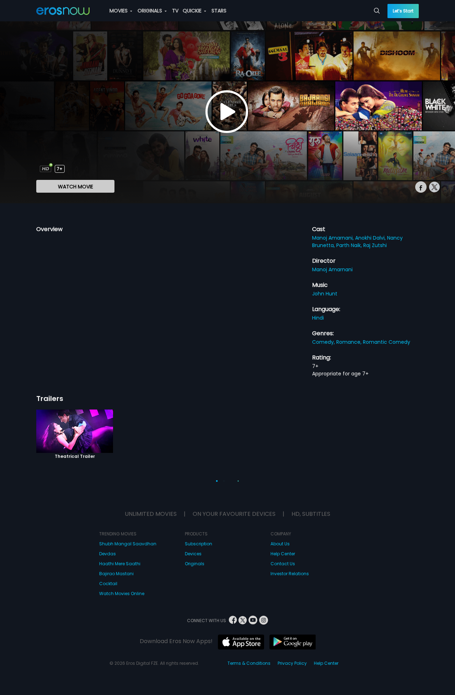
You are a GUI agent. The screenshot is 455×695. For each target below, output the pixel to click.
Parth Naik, (349, 245)
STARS (219, 10)
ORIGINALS (151, 10)
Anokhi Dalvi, (371, 237)
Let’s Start (403, 11)
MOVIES (119, 10)
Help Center (283, 554)
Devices (193, 554)
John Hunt (324, 293)
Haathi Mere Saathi (119, 564)
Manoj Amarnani (332, 269)
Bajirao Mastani (116, 574)
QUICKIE (193, 10)
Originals (194, 564)
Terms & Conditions (249, 663)
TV (175, 10)
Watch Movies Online (121, 593)
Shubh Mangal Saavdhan (127, 544)
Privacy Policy (292, 663)
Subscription (198, 544)
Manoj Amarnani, (333, 237)
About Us (280, 544)
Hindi (318, 317)
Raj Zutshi (375, 245)
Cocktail (108, 584)
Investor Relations (290, 574)
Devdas (107, 554)
